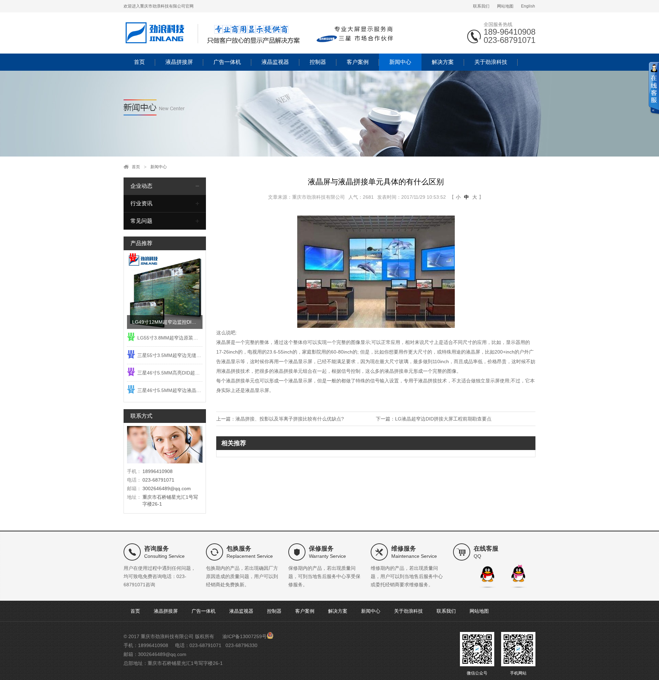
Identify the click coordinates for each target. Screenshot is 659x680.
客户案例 (358, 62)
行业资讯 (141, 203)
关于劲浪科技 (490, 62)
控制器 (318, 62)
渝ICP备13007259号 (244, 636)
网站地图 (505, 6)
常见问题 (141, 221)
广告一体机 (227, 62)
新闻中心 (400, 62)
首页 (139, 62)
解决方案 (443, 62)
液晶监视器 (275, 62)
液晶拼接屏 (179, 62)
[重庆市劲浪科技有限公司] (261, 32)
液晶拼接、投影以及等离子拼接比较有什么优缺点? (289, 419)
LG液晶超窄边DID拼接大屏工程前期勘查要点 (443, 419)
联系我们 (481, 6)
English (528, 6)
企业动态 (141, 186)
